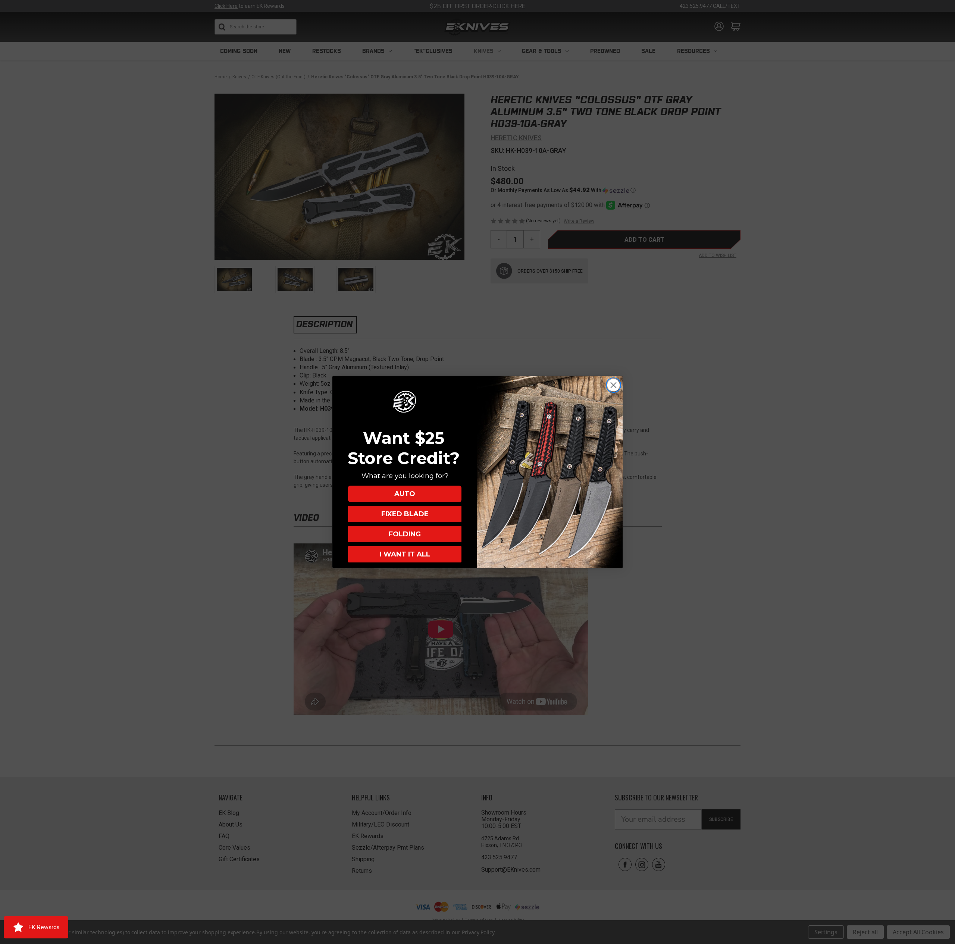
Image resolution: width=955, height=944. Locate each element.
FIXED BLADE (405, 514)
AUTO (404, 494)
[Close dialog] (613, 385)
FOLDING (405, 534)
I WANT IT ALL (405, 554)
